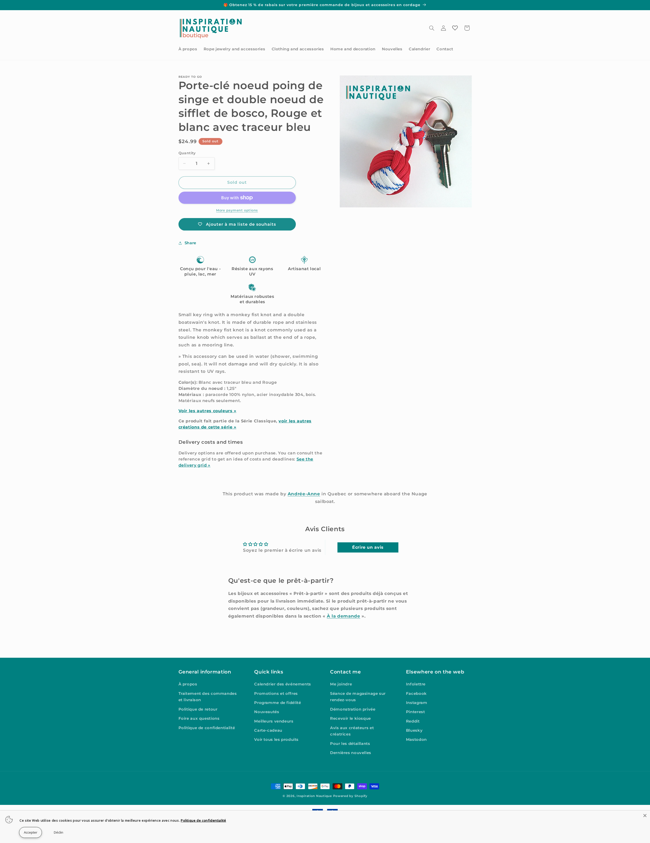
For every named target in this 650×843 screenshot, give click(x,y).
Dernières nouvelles (350, 752)
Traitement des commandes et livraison (207, 696)
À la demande (343, 616)
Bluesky (414, 730)
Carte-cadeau (268, 730)
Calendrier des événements (282, 684)
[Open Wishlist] (455, 28)
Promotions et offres (276, 693)
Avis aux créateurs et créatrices (352, 731)
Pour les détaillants (350, 743)
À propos (187, 684)
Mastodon (416, 739)
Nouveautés (266, 712)
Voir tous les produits (276, 739)
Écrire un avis (368, 547)
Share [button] (190, 243)
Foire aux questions (199, 718)
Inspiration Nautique (314, 796)
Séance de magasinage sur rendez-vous (358, 696)
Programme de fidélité (277, 702)
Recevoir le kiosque (350, 718)
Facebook (416, 693)
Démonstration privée (353, 709)
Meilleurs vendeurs (273, 721)
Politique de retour (198, 709)
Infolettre (416, 684)
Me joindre (341, 684)
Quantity (187, 153)
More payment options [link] (237, 210)
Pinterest (415, 712)
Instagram (416, 702)
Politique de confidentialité (206, 728)
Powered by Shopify (350, 796)
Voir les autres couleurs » (207, 410)
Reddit (413, 721)
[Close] (644, 815)
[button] (431, 28)
